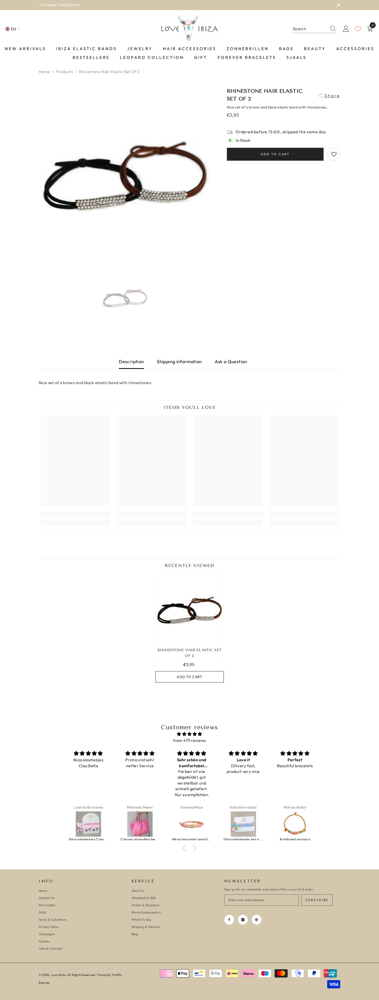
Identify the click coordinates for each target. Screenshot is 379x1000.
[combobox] (310, 29)
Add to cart (275, 154)
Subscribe (317, 900)
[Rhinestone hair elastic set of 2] (189, 608)
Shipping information (179, 362)
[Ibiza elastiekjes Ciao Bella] (86, 824)
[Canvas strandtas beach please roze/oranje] (138, 824)
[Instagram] (243, 920)
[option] (189, 5)
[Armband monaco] (293, 824)
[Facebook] (229, 920)
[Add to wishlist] (333, 154)
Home (44, 71)
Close (338, 5)
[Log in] (346, 29)
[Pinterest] (256, 920)
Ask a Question (231, 362)
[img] (189, 734)
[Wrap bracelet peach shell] (189, 824)
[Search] (314, 29)
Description (131, 362)
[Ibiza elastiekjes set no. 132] (241, 824)
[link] (75, 514)
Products (64, 71)
